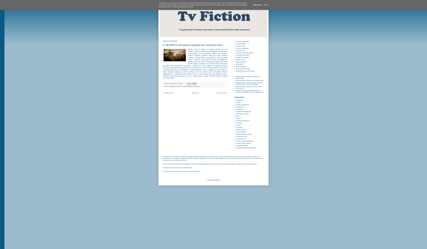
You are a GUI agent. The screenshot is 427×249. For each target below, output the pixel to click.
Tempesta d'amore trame (243, 69)
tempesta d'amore (241, 132)
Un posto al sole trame (242, 55)
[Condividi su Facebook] (194, 83)
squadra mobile (240, 130)
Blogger (217, 180)
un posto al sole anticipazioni (244, 141)
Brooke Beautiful (241, 66)
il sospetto (239, 123)
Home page (195, 93)
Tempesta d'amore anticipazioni (245, 71)
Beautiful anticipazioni (242, 57)
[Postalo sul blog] (189, 83)
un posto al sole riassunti (243, 143)
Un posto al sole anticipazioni (245, 53)
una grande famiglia (242, 145)
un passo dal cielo (241, 136)
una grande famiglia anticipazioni (246, 148)
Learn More (257, 5)
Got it (266, 5)
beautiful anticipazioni (242, 105)
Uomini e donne (240, 46)
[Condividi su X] (192, 83)
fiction (237, 116)
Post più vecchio (222, 93)
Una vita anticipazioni (242, 48)
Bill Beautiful (239, 64)
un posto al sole (240, 139)
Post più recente (168, 93)
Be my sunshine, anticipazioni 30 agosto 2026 (250, 80)
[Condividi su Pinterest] (196, 83)
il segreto (178, 86)
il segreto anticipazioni (188, 86)
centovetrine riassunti (242, 114)
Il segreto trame (240, 44)
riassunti (238, 125)
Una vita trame (240, 50)
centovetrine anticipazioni (243, 111)
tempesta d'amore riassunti (244, 134)
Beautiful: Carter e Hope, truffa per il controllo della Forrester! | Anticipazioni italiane (249, 83)
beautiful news (240, 107)
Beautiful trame (240, 59)
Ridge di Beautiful (241, 62)
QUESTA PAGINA (194, 171)
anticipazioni (172, 86)
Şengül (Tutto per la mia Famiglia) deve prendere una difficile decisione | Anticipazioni (249, 91)
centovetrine (239, 109)
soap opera (197, 86)
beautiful (238, 102)
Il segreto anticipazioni (242, 41)
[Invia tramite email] (187, 83)
